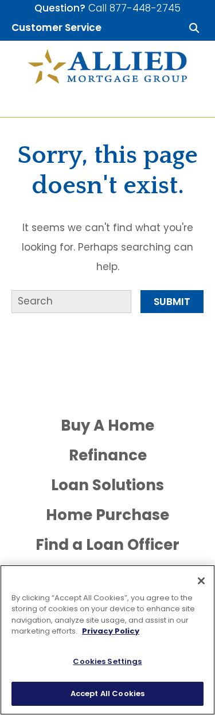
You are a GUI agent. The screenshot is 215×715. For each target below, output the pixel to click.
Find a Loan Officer (107, 544)
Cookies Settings (107, 661)
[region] (107, 640)
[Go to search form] (194, 27)
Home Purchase (107, 515)
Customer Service (56, 27)
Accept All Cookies (107, 693)
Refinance (108, 455)
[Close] (201, 580)
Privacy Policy (110, 631)
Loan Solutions (107, 485)
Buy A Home (107, 425)
